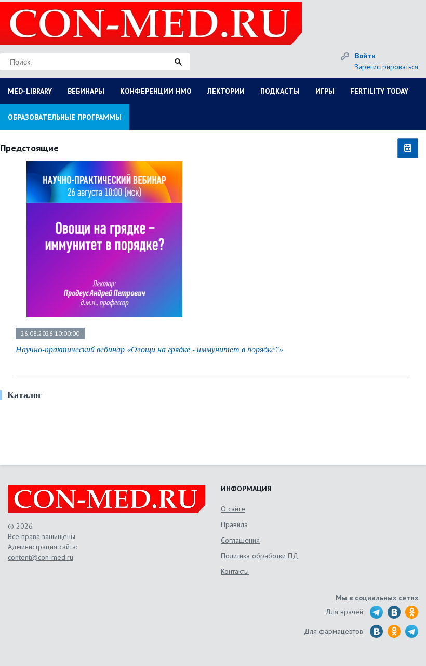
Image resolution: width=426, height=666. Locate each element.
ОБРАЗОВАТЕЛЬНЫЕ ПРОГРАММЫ (65, 117)
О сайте (233, 509)
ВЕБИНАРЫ (86, 91)
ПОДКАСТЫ (280, 91)
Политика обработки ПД (259, 555)
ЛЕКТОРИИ (226, 91)
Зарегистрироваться (386, 66)
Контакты (235, 571)
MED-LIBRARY (30, 91)
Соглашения (240, 540)
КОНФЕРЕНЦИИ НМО (156, 91)
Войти (365, 55)
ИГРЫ (325, 91)
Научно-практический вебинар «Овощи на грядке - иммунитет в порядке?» (149, 348)
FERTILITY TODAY (379, 91)
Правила (234, 524)
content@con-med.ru (40, 557)
